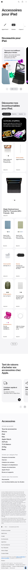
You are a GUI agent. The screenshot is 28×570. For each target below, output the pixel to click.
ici (4, 516)
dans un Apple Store (20, 556)
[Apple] (1, 526)
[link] (25, 567)
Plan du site (12, 568)
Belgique (3, 560)
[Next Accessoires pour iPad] (24, 26)
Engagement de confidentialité (7, 564)
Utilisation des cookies (20, 564)
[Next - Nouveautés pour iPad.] (21, 89)
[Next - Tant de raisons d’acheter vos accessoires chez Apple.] (24, 406)
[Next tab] (24, 114)
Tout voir (14, 343)
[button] (19, 2)
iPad (6, 526)
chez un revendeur (5, 558)
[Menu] (26, 2)
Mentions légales (4, 568)
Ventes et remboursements (18, 566)
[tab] (14, 89)
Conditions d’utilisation (6, 566)
